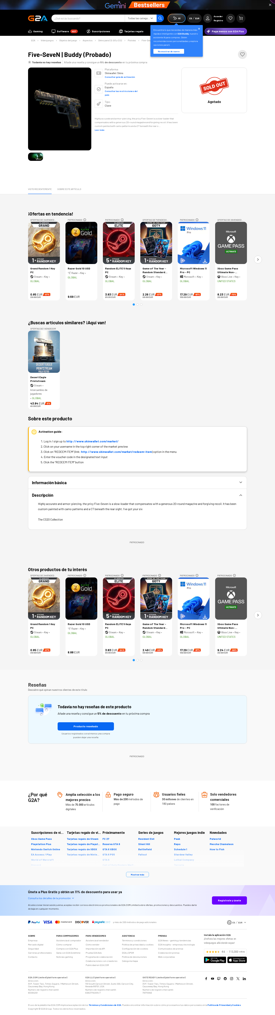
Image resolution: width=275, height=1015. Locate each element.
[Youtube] (212, 978)
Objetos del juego (68, 40)
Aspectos (88, 40)
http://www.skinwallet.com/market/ (92, 441)
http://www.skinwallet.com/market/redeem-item (116, 451)
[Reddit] (225, 978)
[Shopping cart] (240, 18)
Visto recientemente (40, 189)
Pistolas (132, 40)
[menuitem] (35, 31)
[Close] (270, 5)
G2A (33, 40)
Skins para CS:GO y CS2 (110, 40)
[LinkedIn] (244, 978)
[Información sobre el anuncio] (84, 219)
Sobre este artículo (69, 189)
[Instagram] (231, 978)
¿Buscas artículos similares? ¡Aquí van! (67, 322)
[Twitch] (218, 978)
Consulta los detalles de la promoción (49, 898)
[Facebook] (206, 978)
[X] (238, 978)
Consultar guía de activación (120, 77)
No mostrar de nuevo (169, 51)
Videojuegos (47, 40)
